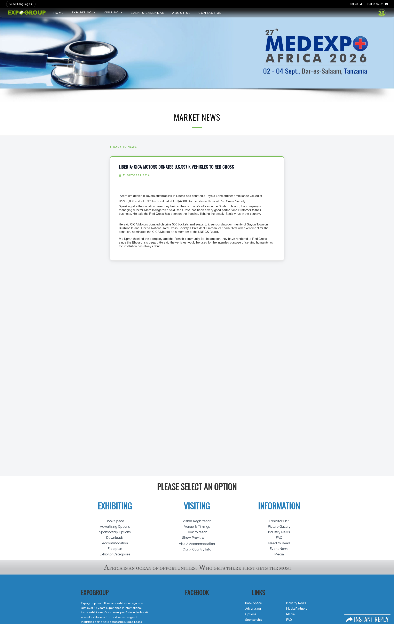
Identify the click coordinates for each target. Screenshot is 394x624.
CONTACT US (209, 12)
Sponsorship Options (115, 532)
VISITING (111, 12)
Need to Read (279, 543)
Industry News (279, 532)
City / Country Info (197, 549)
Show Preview (193, 538)
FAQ (279, 538)
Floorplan (115, 549)
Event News (279, 549)
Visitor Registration (197, 521)
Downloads (115, 538)
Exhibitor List (279, 521)
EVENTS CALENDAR (148, 12)
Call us (354, 4)
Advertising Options (115, 527)
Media (279, 554)
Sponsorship (253, 619)
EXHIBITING (82, 12)
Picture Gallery (279, 527)
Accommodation (115, 543)
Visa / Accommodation (197, 544)
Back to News (125, 146)
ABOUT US (181, 12)
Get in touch (375, 4)
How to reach (197, 532)
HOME (58, 12)
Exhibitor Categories (115, 554)
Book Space (114, 521)
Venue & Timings (197, 527)
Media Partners (296, 608)
